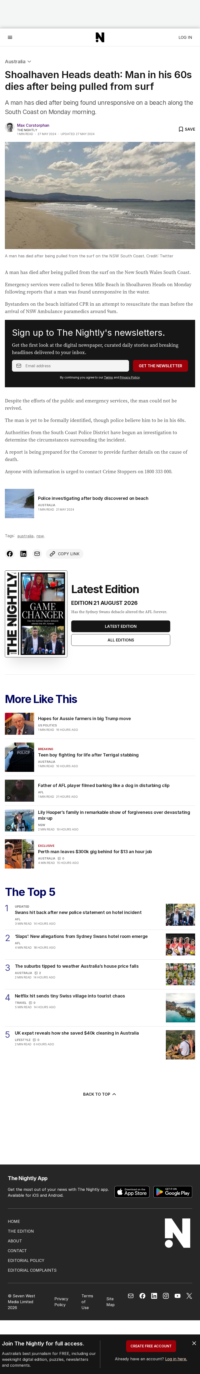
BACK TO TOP (96, 1094)
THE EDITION (21, 1231)
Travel (21, 1003)
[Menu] (10, 37)
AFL (41, 792)
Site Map (110, 1301)
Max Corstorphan (33, 125)
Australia (15, 61)
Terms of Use (87, 1301)
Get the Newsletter (160, 365)
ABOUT (15, 1240)
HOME (14, 1221)
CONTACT (17, 1250)
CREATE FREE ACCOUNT (151, 1346)
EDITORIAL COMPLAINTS (32, 1270)
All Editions (121, 640)
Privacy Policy (130, 377)
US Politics (47, 725)
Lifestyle (22, 1040)
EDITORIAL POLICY (26, 1260)
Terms (108, 377)
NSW (40, 536)
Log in (185, 37)
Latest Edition (121, 626)
